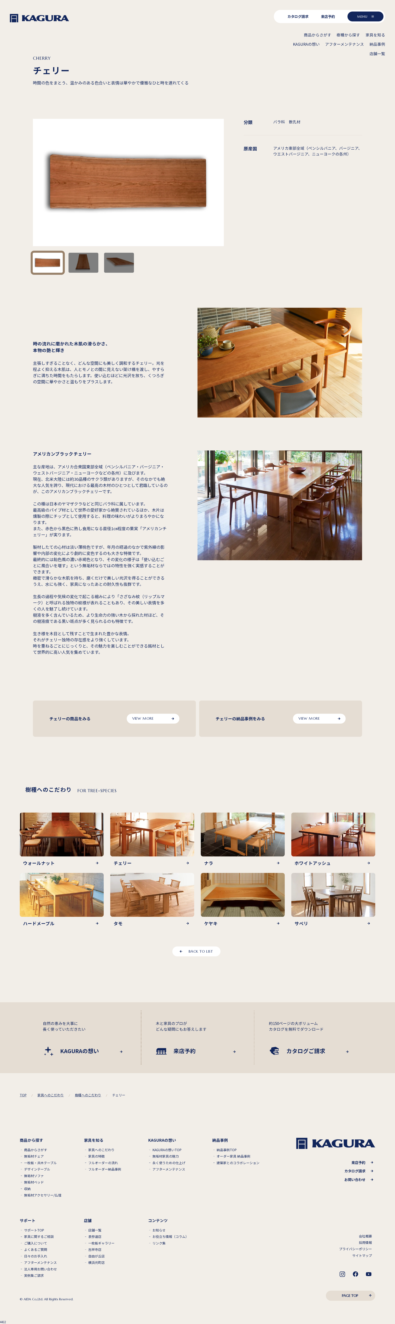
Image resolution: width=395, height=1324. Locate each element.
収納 (27, 1189)
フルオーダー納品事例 (104, 1169)
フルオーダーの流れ (103, 1163)
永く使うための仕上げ (168, 1163)
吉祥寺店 (94, 1249)
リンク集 (159, 1243)
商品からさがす (35, 1150)
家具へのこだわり (101, 1150)
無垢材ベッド (34, 1182)
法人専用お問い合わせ (40, 1269)
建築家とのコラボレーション (238, 1163)
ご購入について (35, 1243)
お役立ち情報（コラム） (170, 1236)
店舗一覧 (94, 1230)
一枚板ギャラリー (101, 1243)
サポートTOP (34, 1230)
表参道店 (94, 1236)
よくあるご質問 (35, 1249)
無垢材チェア (34, 1156)
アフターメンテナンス (168, 1169)
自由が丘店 (96, 1256)
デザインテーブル (37, 1169)
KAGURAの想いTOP (166, 1150)
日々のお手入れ (35, 1256)
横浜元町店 (96, 1262)
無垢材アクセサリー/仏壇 (42, 1195)
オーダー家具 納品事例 (233, 1156)
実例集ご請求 (34, 1275)
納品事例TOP (227, 1150)
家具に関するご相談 (39, 1236)
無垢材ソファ (34, 1176)
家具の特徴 (96, 1156)
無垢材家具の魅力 (165, 1156)
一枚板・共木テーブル (40, 1163)
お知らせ (159, 1230)
